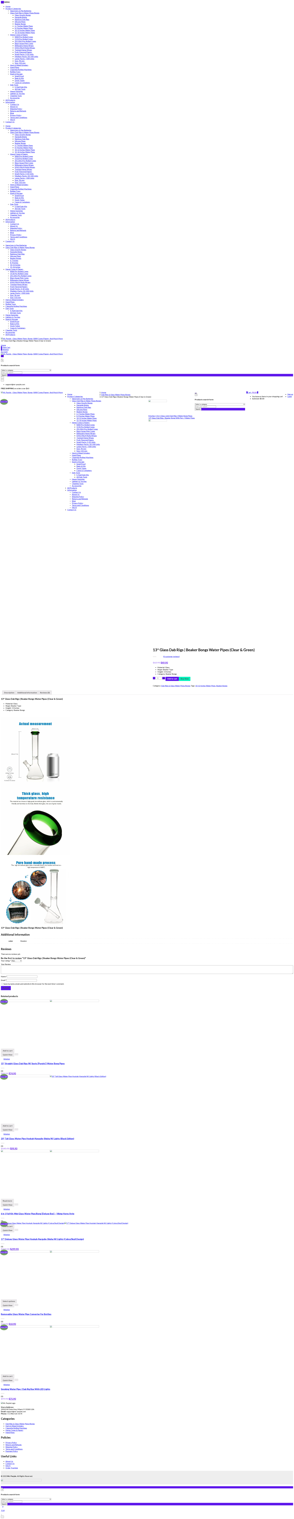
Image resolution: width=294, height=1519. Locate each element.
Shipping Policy (16, 109)
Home (8, 6)
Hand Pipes (14, 67)
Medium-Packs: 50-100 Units (26, 56)
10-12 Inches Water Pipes (25, 30)
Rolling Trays (15, 72)
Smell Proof (19, 76)
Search (4, 375)
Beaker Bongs (20, 24)
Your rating (6, 961)
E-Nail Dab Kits (21, 87)
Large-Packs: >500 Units (24, 59)
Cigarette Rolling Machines (21, 69)
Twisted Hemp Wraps (23, 50)
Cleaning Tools (16, 96)
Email (3, 980)
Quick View (7, 1055)
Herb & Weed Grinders (19, 65)
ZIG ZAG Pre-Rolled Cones (25, 41)
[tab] (9, 692)
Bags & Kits (19, 78)
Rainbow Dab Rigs (22, 19)
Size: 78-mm (19, 61)
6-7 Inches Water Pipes (24, 26)
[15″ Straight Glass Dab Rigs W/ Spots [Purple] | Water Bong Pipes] (50, 1001)
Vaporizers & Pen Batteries (20, 11)
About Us (14, 106)
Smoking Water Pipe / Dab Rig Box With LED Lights (25, 1389)
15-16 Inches (15, 267)
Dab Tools (14, 85)
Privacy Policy (15, 115)
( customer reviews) (171, 656)
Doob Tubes (20, 80)
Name (4, 976)
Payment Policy (12, 1451)
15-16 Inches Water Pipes (25, 32)
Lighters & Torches (17, 93)
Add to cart (172, 679)
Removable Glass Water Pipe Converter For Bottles (26, 1314)
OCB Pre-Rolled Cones (24, 39)
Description (9, 692)
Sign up (290, 394)
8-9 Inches (14, 263)
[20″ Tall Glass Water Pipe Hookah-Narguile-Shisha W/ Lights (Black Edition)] (53, 1076)
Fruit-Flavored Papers (23, 52)
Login (289, 396)
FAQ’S (12, 120)
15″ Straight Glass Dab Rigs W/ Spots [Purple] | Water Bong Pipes (33, 1063)
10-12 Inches (15, 265)
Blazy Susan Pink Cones (24, 43)
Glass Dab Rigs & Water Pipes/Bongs (24, 13)
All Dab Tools (20, 89)
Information (10, 102)
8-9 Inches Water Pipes (24, 28)
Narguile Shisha (21, 17)
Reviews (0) (45, 692)
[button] (252, 392)
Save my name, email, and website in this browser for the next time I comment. (34, 984)
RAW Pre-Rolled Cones (24, 37)
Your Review (6, 964)
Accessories (15, 98)
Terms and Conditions (18, 117)
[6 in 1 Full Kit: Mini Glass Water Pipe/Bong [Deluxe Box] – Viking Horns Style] (50, 1151)
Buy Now (185, 679)
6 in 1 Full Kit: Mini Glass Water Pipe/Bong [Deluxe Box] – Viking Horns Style (37, 1213)
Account (4, 352)
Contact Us (14, 104)
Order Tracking (12, 1468)
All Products (10, 100)
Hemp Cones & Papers (19, 35)
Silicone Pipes (20, 22)
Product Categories (13, 8)
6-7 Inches (14, 260)
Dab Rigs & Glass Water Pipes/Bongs (115, 394)
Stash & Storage (16, 74)
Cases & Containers (22, 82)
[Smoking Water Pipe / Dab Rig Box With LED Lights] (50, 1327)
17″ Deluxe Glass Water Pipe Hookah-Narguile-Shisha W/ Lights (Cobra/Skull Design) (42, 1239)
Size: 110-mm (20, 63)
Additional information (27, 692)
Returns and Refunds (18, 111)
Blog (12, 113)
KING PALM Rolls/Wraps (25, 48)
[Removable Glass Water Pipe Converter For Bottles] (50, 1252)
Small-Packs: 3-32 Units (24, 54)
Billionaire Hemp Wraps (24, 45)
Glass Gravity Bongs (23, 15)
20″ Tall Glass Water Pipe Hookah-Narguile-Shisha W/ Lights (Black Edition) (37, 1138)
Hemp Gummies (16, 91)
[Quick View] (16, 1054)
